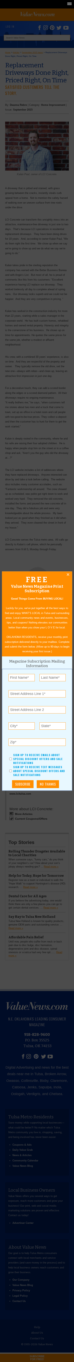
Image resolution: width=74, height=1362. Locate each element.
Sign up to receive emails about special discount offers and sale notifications (38, 759)
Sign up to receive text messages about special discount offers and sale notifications (39, 771)
